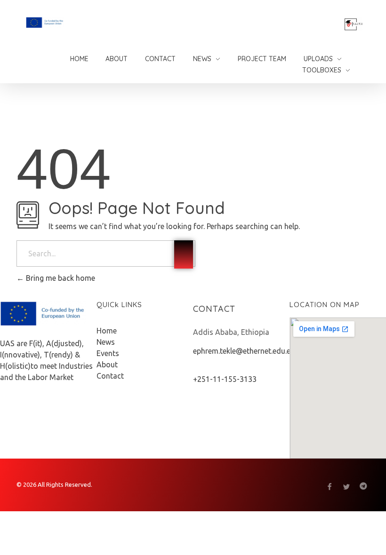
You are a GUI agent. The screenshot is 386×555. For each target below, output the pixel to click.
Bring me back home (59, 278)
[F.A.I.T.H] (69, 22)
